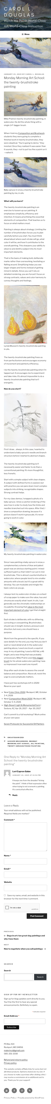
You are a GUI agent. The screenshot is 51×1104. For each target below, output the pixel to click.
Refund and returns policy (16, 1060)
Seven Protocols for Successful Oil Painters (24, 724)
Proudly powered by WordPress (31, 1098)
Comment (9, 820)
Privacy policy (10, 1063)
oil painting (37, 743)
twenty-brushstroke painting (24, 746)
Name (7, 856)
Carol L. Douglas (19, 12)
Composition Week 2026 (20, 699)
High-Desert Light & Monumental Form (22, 705)
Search (7, 970)
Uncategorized (16, 737)
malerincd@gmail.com (14, 1050)
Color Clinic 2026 (17, 692)
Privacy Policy (10, 1098)
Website (8, 882)
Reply (15, 795)
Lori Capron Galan (21, 771)
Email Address (11, 1016)
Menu (26, 34)
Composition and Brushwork (31, 133)
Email (7, 869)
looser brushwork (18, 741)
